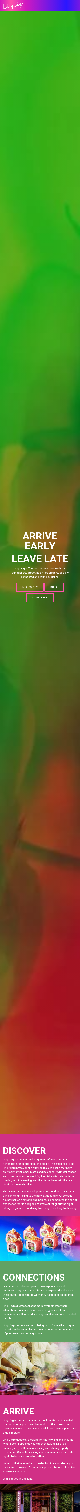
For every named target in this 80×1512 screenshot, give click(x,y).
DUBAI (54, 587)
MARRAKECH (40, 597)
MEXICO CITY (30, 587)
